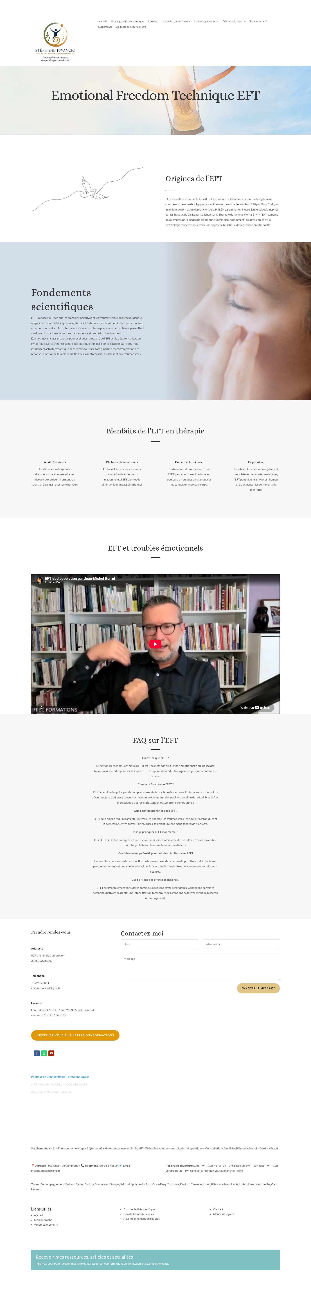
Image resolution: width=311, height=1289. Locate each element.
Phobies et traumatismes (122, 462)
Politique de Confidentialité (48, 1076)
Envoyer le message (258, 988)
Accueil (102, 21)
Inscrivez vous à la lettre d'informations (75, 1035)
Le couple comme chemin (176, 21)
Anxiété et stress (55, 462)
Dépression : (256, 462)
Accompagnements (204, 21)
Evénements (105, 27)
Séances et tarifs (259, 21)
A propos (152, 21)
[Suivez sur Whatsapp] (44, 1053)
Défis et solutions (232, 21)
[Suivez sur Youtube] (51, 1053)
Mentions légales (78, 1076)
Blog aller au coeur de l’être (131, 27)
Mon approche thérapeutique (127, 21)
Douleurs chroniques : (189, 462)
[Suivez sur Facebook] (37, 1053)
